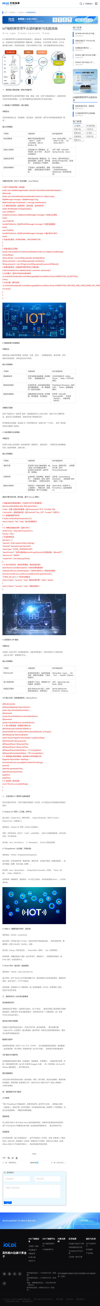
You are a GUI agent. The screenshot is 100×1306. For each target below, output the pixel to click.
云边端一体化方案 (75, 1257)
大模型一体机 (33, 1246)
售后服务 (89, 1249)
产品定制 (89, 1253)
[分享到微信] (9, 1158)
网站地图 (59, 1299)
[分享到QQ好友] (16, 1158)
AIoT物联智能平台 (48, 1245)
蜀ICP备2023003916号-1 (43, 1299)
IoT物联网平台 (48, 1249)
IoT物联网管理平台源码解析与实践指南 (32, 12)
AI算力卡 (31, 1261)
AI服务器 (31, 1253)
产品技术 (21, 12)
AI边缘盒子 (32, 1250)
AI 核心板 (32, 1257)
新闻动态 (12, 12)
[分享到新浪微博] (12, 1158)
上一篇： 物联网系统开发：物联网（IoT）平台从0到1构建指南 (10, 1162)
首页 (5, 12)
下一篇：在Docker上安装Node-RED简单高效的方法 (58, 1162)
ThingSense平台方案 (76, 1252)
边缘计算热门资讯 (12, 1301)
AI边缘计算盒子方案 (76, 1244)
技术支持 (69, 1299)
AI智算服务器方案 (75, 1247)
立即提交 (8, 1202)
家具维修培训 (27, 1301)
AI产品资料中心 (91, 1245)
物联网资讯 (80, 1299)
